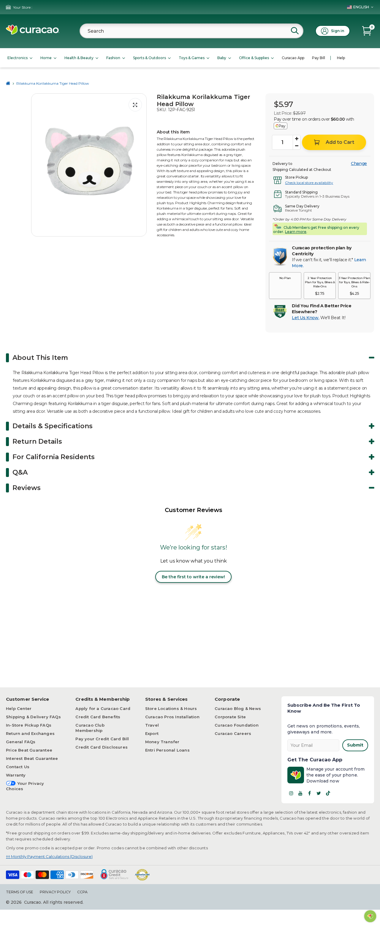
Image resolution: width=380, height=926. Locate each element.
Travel (152, 725)
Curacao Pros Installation (172, 716)
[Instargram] (291, 793)
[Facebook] (310, 793)
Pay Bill (318, 58)
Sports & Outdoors (149, 58)
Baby (221, 58)
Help (341, 58)
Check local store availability (309, 182)
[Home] (8, 83)
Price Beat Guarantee (29, 750)
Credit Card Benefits (97, 716)
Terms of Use (19, 892)
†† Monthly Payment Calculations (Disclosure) (49, 856)
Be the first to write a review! (193, 576)
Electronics (17, 58)
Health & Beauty (79, 58)
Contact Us (17, 766)
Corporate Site (230, 716)
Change (359, 163)
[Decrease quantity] (296, 145)
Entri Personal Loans (167, 750)
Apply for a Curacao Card (102, 708)
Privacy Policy (55, 892)
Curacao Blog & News (238, 708)
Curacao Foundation (237, 725)
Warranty (16, 775)
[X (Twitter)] (319, 793)
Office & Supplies (254, 58)
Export (152, 733)
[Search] (294, 30)
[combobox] (191, 30)
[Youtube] (300, 793)
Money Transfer (162, 741)
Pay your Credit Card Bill (102, 738)
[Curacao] (32, 33)
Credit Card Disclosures (101, 747)
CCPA (82, 892)
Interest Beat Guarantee (32, 758)
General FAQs (20, 741)
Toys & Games (192, 58)
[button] (285, 285)
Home (46, 58)
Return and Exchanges (30, 733)
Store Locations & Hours (171, 708)
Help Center (18, 708)
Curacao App (293, 58)
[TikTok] (328, 793)
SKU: (162, 109)
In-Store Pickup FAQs (28, 725)
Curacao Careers (233, 733)
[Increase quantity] (296, 138)
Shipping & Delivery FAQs (33, 716)
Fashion (113, 58)
